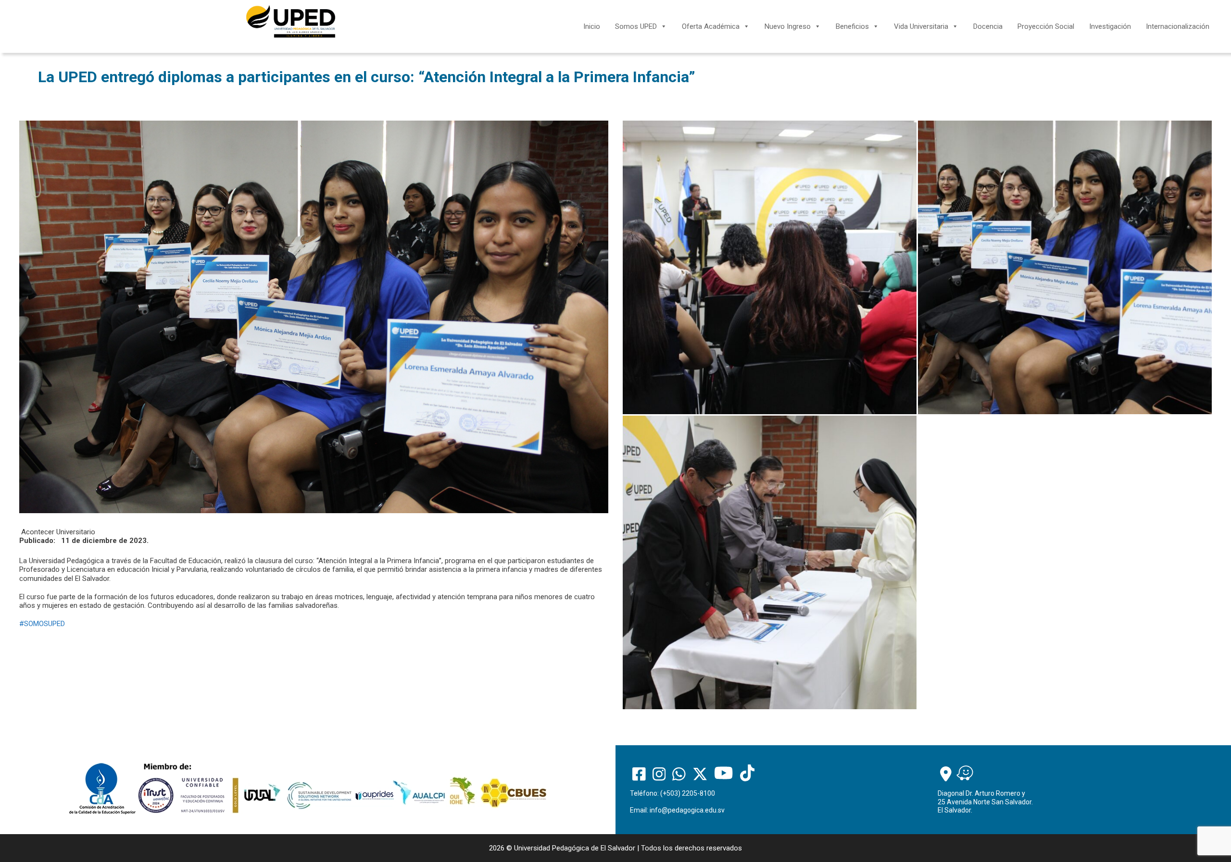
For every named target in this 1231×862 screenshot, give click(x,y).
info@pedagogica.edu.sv (687, 810)
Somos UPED (636, 26)
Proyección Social (1045, 26)
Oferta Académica (711, 26)
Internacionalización (1177, 26)
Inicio (591, 26)
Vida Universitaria (921, 26)
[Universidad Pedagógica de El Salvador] (291, 21)
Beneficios (852, 26)
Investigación (1110, 26)
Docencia (988, 26)
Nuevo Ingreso (788, 26)
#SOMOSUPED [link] (42, 623)
